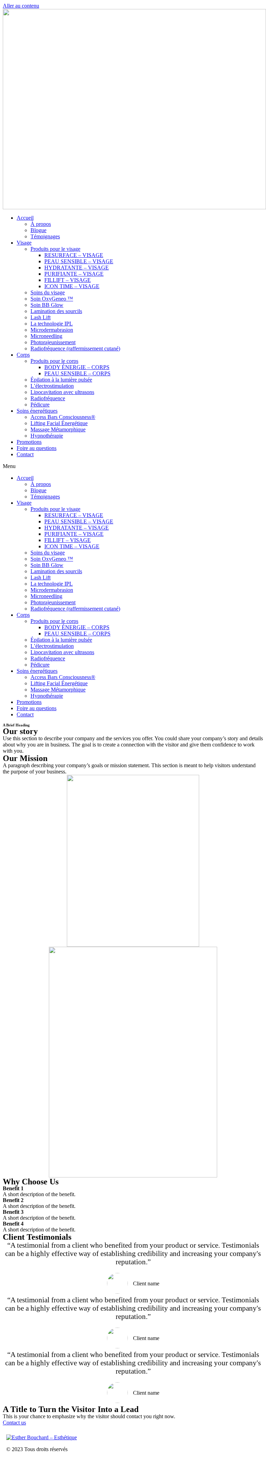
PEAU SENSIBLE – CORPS (77, 373)
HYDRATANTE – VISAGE (76, 267)
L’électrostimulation (52, 386)
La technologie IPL (51, 324)
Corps (23, 355)
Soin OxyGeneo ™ (51, 299)
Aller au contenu (21, 6)
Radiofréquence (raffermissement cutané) (75, 348)
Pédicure (40, 404)
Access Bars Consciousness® (62, 417)
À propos (40, 224)
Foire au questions (36, 448)
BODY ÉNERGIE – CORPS (76, 367)
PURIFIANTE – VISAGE (74, 274)
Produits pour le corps (54, 361)
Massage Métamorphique (58, 429)
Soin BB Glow (46, 305)
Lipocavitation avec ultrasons (62, 392)
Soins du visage (47, 292)
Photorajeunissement (53, 342)
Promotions (29, 442)
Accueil (25, 218)
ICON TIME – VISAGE (71, 286)
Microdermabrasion (51, 330)
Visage (24, 243)
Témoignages (45, 236)
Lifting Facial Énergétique (59, 423)
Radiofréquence (47, 398)
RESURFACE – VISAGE (73, 255)
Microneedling (46, 336)
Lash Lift (40, 317)
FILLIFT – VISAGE (67, 280)
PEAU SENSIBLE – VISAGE (78, 261)
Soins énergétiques (37, 411)
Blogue (38, 230)
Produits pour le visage (55, 249)
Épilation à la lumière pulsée (61, 380)
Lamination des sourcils (56, 311)
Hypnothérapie (46, 436)
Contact (25, 454)
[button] (133, 466)
